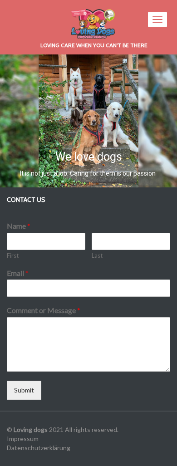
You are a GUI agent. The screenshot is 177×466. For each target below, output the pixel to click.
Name (18, 225)
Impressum (23, 438)
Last (97, 255)
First (13, 255)
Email (18, 273)
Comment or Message (43, 310)
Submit (24, 390)
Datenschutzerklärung (38, 447)
